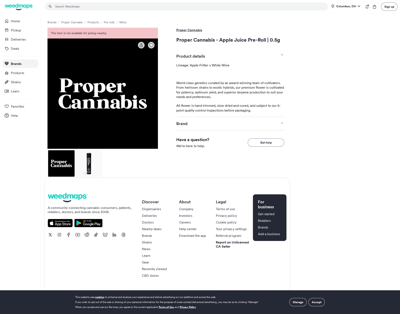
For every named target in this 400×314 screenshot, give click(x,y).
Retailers (264, 220)
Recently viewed (154, 269)
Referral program (228, 235)
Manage (298, 302)
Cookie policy (226, 222)
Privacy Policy (188, 307)
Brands (52, 22)
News (146, 249)
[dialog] (200, 302)
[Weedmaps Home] (19, 6)
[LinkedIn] (114, 235)
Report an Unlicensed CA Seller (232, 244)
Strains (147, 242)
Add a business (269, 234)
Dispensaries (151, 209)
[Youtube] (78, 235)
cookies (99, 297)
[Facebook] (68, 235)
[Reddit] (87, 235)
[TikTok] (96, 235)
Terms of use (225, 209)
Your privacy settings (231, 229)
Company (186, 209)
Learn (146, 255)
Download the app (192, 235)
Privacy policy (226, 215)
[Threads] (123, 235)
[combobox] (189, 6)
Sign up (389, 7)
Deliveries (149, 215)
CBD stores (150, 275)
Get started (266, 214)
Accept (316, 302)
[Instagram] (59, 235)
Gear (145, 262)
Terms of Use (166, 307)
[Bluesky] (105, 235)
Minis (122, 22)
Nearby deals (151, 229)
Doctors (148, 222)
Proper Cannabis (72, 22)
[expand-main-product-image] (103, 93)
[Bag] (374, 7)
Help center (188, 229)
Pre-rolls (109, 22)
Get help (266, 142)
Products (93, 22)
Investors (185, 215)
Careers (185, 222)
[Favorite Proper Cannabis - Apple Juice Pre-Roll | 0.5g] (151, 45)
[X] (50, 235)
